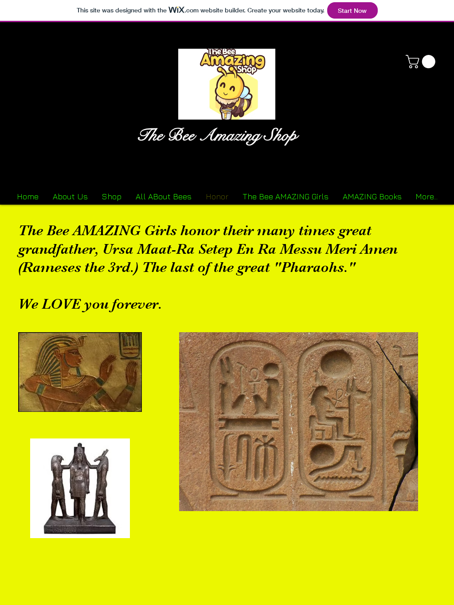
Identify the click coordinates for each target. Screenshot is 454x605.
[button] (422, 61)
